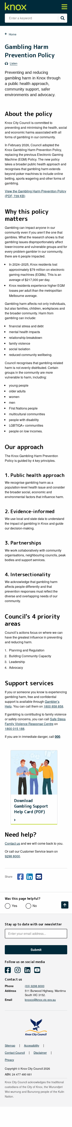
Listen (13, 63)
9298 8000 (12, 856)
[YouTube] (38, 970)
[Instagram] (19, 970)
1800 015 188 (14, 728)
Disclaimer (40, 1053)
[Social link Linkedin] (29, 876)
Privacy (9, 1060)
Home (12, 34)
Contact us (12, 843)
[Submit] (62, 18)
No (35, 905)
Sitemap (10, 1045)
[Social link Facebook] (20, 876)
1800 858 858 (53, 706)
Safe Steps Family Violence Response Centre (35, 721)
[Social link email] (39, 876)
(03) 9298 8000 (34, 986)
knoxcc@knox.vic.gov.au (40, 1000)
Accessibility (31, 1045)
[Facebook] (9, 970)
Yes (14, 905)
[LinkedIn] (28, 970)
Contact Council (15, 1053)
